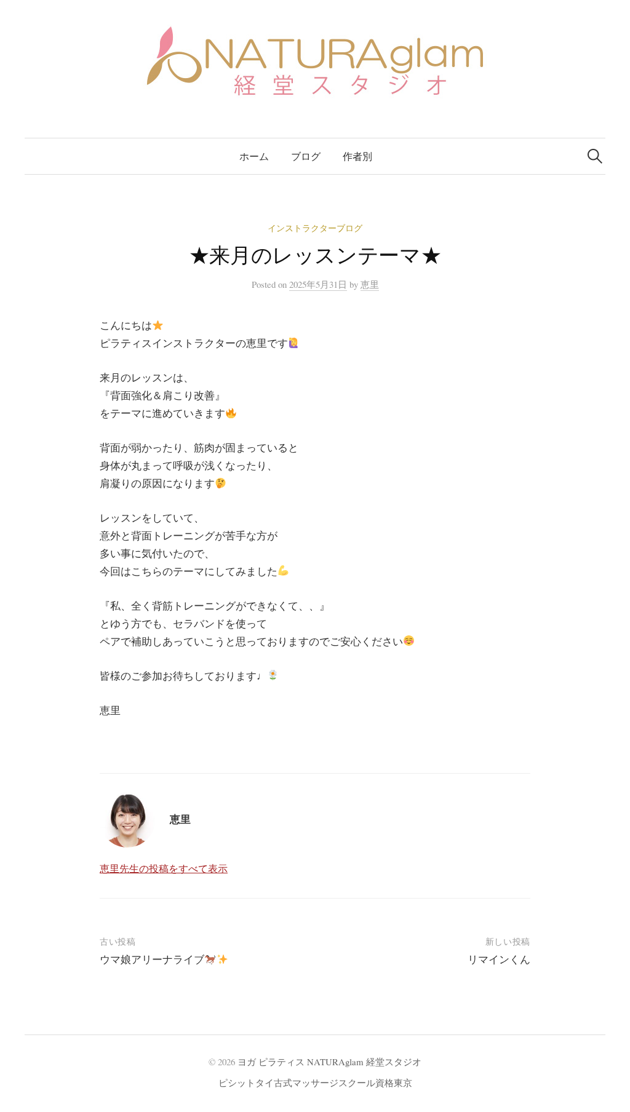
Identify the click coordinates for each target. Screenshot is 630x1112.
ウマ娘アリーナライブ (152, 959)
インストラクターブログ (315, 228)
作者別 (357, 155)
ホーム (254, 155)
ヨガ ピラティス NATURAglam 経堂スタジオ (329, 1061)
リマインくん (499, 959)
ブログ (306, 155)
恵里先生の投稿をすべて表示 (164, 868)
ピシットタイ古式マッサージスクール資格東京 (315, 1082)
